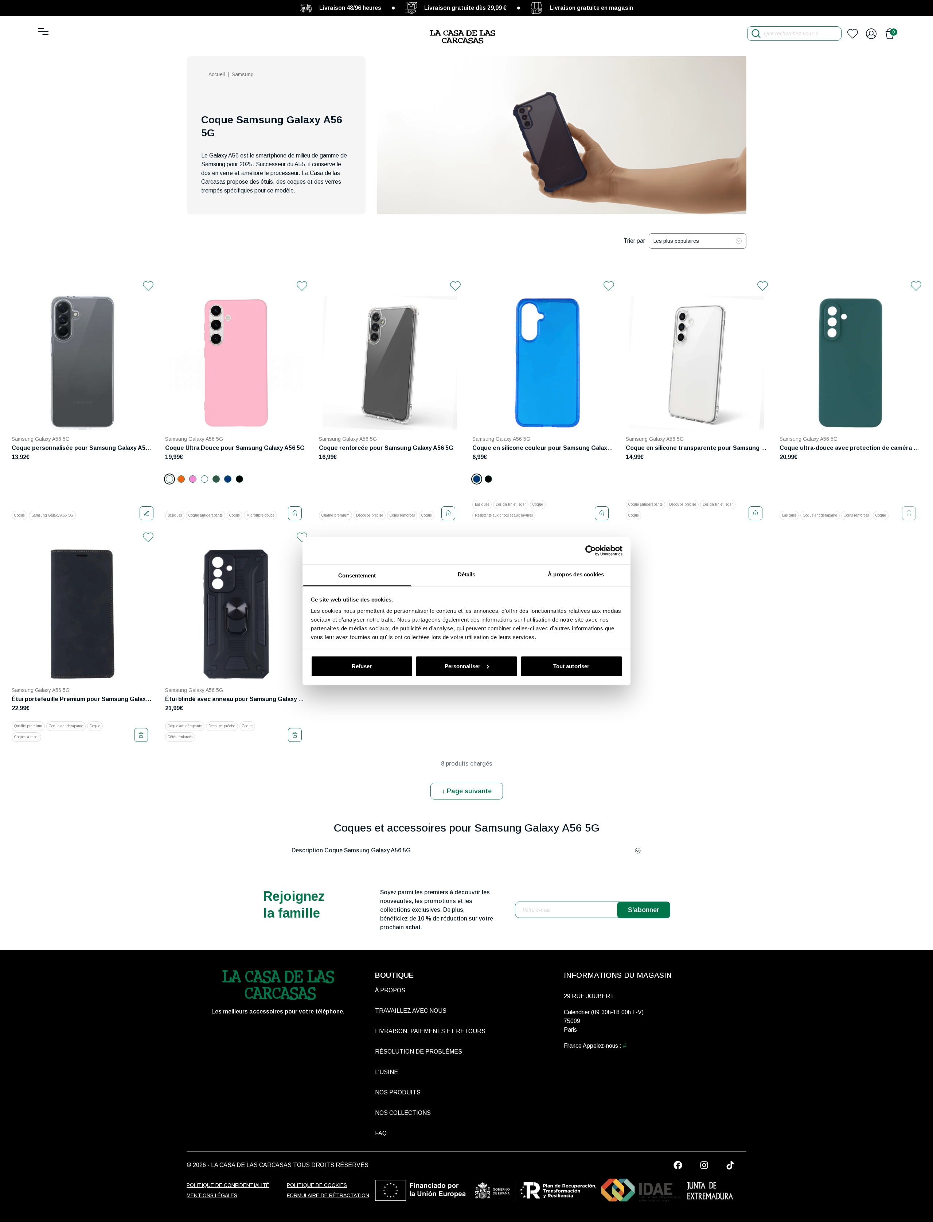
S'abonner (643, 910)
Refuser (362, 666)
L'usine (386, 1072)
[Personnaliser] (146, 513)
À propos (390, 990)
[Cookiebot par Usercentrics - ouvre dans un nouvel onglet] (590, 550)
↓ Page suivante (467, 791)
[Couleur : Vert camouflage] (216, 479)
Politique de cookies (317, 1185)
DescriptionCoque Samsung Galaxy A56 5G (351, 850)
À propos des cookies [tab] (576, 574)
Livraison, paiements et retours (430, 1031)
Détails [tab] (467, 574)
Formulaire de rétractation (328, 1195)
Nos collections (403, 1113)
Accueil (216, 74)
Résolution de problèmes (418, 1051)
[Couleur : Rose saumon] (169, 479)
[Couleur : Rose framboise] (192, 479)
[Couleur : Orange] (181, 479)
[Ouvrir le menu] (43, 31)
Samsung (243, 74)
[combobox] (697, 241)
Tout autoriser (571, 666)
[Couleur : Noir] (239, 479)
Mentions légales (212, 1195)
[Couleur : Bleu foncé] (227, 479)
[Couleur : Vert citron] (204, 479)
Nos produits (398, 1092)
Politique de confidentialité (228, 1185)
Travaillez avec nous (410, 1011)
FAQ (381, 1133)
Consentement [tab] (357, 575)
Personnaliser (462, 666)
